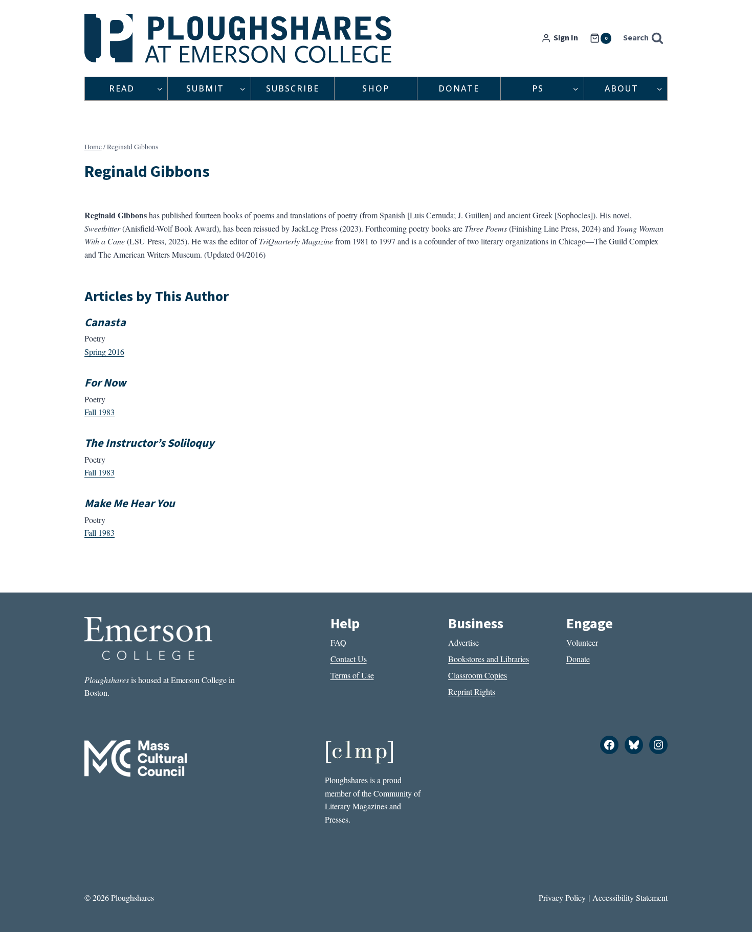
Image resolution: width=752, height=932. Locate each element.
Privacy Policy (562, 897)
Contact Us (348, 658)
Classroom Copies (477, 675)
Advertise (463, 642)
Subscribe (292, 88)
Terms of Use (352, 675)
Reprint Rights (471, 691)
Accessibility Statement (630, 897)
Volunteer (582, 642)
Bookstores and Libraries (488, 658)
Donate (458, 88)
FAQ (338, 642)
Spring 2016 (104, 351)
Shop (375, 88)
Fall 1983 (99, 411)
